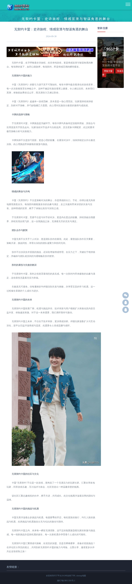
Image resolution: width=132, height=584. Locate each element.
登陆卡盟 (108, 71)
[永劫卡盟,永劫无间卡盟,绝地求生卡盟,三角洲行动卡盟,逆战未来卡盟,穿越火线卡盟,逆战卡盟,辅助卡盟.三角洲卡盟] (18, 12)
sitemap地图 (81, 576)
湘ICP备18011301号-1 (66, 580)
